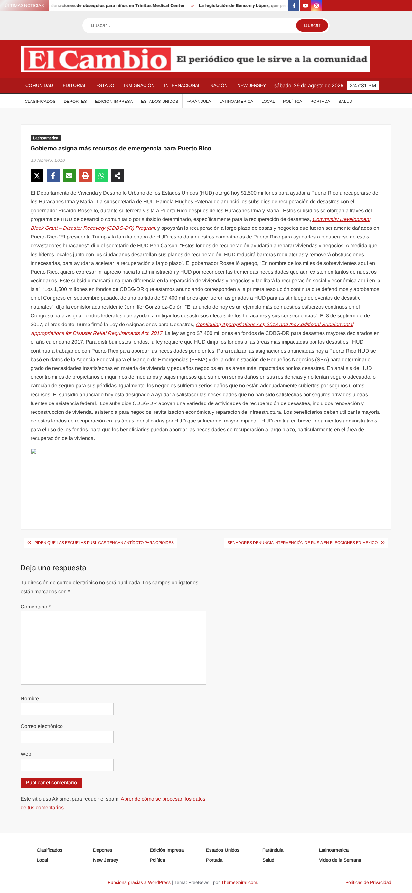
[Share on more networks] (117, 175)
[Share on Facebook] (53, 175)
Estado (105, 85)
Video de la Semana (340, 860)
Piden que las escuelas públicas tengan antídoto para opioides (104, 542)
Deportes (75, 101)
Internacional (182, 85)
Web (26, 754)
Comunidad (39, 85)
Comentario (36, 606)
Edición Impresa (114, 101)
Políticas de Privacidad (368, 882)
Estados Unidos (159, 101)
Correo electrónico (42, 726)
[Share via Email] (69, 175)
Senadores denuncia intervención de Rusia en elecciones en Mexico (303, 542)
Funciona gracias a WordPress (139, 882)
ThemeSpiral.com (239, 882)
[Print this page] (85, 175)
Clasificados (40, 101)
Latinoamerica (236, 101)
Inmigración (139, 85)
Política (292, 101)
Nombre (30, 698)
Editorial (75, 85)
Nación (219, 85)
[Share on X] (37, 175)
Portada (320, 101)
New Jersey (251, 85)
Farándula (198, 101)
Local (268, 101)
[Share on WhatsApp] (101, 175)
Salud (345, 101)
